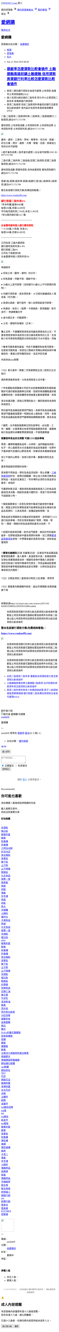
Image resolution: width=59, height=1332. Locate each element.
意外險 (4, 1008)
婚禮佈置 (5, 1083)
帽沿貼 (4, 831)
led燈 (3, 1110)
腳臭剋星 (5, 834)
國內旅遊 (23, 741)
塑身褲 (4, 1208)
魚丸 (3, 906)
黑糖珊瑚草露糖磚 (10, 1060)
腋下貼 (4, 862)
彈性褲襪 (5, 1147)
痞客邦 (20, 733)
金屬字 (4, 1104)
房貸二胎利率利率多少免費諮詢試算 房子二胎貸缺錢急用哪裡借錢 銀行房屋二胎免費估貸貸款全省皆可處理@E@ (32, 693)
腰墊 (3, 1043)
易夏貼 (4, 858)
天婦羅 (4, 910)
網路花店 (5, 1080)
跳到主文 (5, 30)
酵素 (3, 1005)
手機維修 (5, 1182)
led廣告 (4, 1116)
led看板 (4, 1123)
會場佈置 (5, 1086)
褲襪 (3, 1144)
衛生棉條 (5, 1188)
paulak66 (5, 717)
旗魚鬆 (4, 882)
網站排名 (5, 1070)
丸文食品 (5, 875)
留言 (27, 733)
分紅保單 (5, 1015)
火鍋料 (4, 913)
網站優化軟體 (8, 1063)
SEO (3, 1073)
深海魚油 (5, 1002)
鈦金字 (4, 1120)
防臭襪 (4, 845)
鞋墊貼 (4, 872)
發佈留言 (6, 769)
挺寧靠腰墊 (7, 1036)
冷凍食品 (5, 920)
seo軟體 (5, 1067)
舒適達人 (5, 1192)
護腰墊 (4, 1046)
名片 (9, 57)
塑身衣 (4, 1205)
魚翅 (3, 923)
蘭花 (3, 1029)
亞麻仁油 (5, 991)
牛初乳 (4, 998)
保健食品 (5, 988)
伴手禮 (4, 896)
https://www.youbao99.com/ (14, 195)
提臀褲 (4, 1214)
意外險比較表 (8, 1012)
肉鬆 (3, 889)
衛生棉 (4, 1185)
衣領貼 (4, 827)
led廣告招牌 (7, 1107)
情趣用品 (5, 1168)
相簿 (9, 50)
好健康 (4, 984)
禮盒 (3, 893)
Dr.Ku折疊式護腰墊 (11, 1032)
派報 (3, 1093)
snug (3, 940)
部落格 (10, 53)
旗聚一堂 (5, 879)
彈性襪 (4, 1140)
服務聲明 (30, 1292)
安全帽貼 (5, 855)
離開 (16, 1326)
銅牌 (3, 1100)
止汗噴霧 (5, 869)
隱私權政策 (50, 1289)
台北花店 (5, 1090)
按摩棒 (4, 1171)
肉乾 (3, 903)
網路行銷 (5, 1195)
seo (2, 1198)
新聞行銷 (5, 1201)
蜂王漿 (4, 995)
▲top (3, 746)
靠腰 (3, 1039)
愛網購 (8, 22)
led (2, 1113)
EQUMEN (6, 1211)
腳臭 (3, 838)
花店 (3, 1076)
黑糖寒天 (5, 1056)
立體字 (4, 1097)
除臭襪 (4, 841)
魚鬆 (3, 886)
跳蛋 (3, 1175)
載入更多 (6, 752)
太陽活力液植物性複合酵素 (15, 1053)
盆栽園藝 (5, 1022)
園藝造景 (5, 1019)
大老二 (4, 1154)
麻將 (3, 1151)
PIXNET (13, 1289)
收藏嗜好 (24, 44)
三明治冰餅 (7, 848)
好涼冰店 (5, 851)
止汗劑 (4, 865)
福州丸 (4, 917)
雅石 (3, 1026)
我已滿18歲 (7, 1326)
